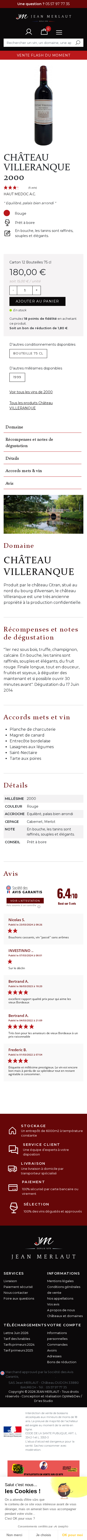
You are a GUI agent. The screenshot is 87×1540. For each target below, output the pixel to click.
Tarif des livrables (17, 1339)
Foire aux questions (19, 1298)
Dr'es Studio (43, 1401)
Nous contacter (16, 1292)
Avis (9, 484)
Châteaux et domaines (65, 1316)
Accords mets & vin (24, 471)
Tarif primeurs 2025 (18, 1350)
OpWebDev (71, 1396)
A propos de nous (61, 1310)
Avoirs (52, 1350)
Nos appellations (60, 1298)
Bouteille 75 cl (28, 353)
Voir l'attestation (25, 900)
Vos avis (53, 1304)
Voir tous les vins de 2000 (31, 392)
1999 (17, 377)
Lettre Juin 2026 (16, 1333)
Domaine (14, 427)
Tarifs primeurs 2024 (19, 1344)
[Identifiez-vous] (29, 31)
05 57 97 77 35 (56, 1387)
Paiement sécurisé (18, 1287)
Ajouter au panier (37, 301)
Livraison (10, 1281)
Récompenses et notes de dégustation (29, 443)
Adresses (54, 1356)
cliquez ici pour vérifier (37, 1376)
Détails (12, 459)
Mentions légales (60, 1281)
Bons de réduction (61, 1362)
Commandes (57, 1344)
